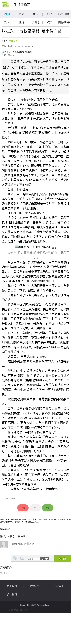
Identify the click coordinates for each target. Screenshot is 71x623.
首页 (7, 14)
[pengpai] (6, 4)
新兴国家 (64, 14)
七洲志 (35, 22)
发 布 (62, 558)
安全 (7, 22)
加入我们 (12, 594)
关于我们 (12, 586)
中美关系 (13, 41)
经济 (21, 22)
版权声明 (59, 586)
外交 (21, 14)
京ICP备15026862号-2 (19, 610)
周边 (50, 14)
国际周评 (64, 22)
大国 (35, 14)
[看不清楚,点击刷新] (44, 558)
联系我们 (35, 586)
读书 (50, 22)
